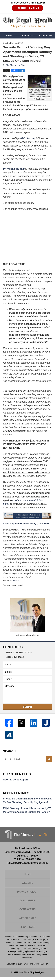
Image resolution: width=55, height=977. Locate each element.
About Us (27, 35)
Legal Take (27, 927)
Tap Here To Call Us (27, 8)
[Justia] (46, 723)
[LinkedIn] (34, 723)
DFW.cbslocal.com (14, 168)
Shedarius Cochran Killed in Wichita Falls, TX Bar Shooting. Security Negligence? (27, 800)
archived (16, 580)
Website (27, 883)
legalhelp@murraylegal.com (31, 863)
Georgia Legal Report (15, 779)
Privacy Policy (27, 891)
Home (9, 35)
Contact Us (45, 35)
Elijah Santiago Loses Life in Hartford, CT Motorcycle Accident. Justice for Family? (27, 810)
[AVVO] (9, 735)
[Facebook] (9, 723)
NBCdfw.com (27, 138)
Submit (27, 706)
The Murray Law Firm (39, 964)
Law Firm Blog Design (26, 972)
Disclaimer (27, 900)
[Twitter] (21, 723)
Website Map (27, 918)
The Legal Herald (27, 22)
